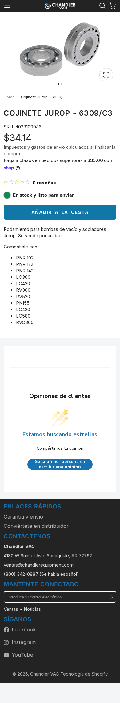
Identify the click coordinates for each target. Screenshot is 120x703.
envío (59, 147)
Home (9, 97)
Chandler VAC (44, 674)
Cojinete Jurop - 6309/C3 (44, 97)
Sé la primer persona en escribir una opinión (60, 464)
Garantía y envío (23, 517)
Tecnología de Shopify (84, 674)
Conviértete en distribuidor (36, 526)
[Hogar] (60, 6)
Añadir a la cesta (60, 212)
